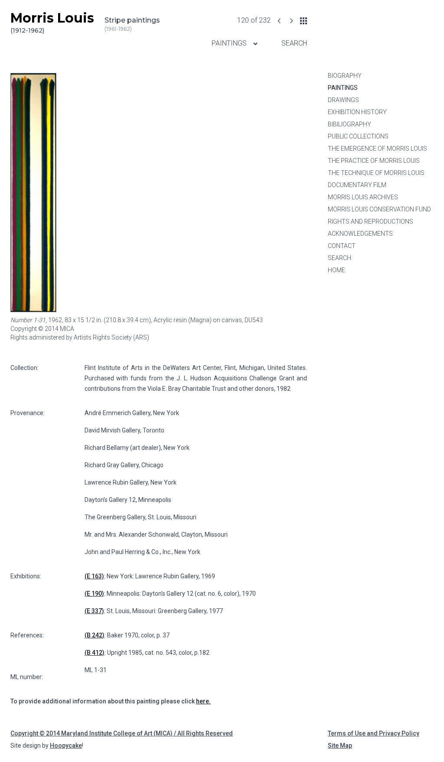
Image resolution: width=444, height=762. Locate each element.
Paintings (230, 43)
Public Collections (358, 136)
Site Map (340, 745)
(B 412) (94, 652)
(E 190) (94, 593)
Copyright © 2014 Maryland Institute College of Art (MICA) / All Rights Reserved (121, 733)
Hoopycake (66, 745)
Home (336, 270)
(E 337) (94, 610)
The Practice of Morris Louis (374, 160)
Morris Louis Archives (363, 197)
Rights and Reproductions (370, 221)
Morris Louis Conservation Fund (379, 209)
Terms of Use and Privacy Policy (373, 733)
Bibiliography (349, 124)
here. (203, 701)
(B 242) (94, 635)
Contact (342, 245)
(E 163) (94, 576)
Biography (345, 75)
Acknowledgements (360, 233)
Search (294, 43)
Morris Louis (52, 22)
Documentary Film (357, 184)
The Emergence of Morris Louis (377, 148)
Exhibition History (357, 112)
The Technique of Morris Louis (376, 172)
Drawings (343, 99)
